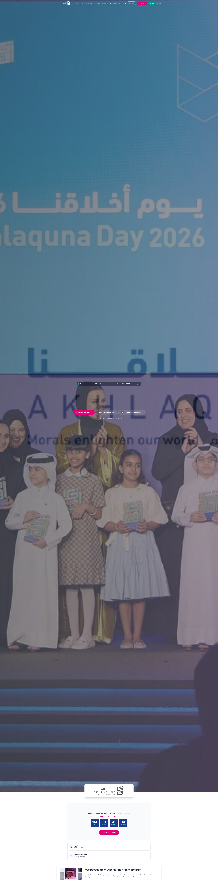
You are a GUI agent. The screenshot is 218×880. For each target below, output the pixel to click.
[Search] (125, 3)
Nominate (132, 3)
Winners (97, 3)
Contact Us (116, 3)
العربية (153, 3)
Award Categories (87, 3)
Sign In (159, 3)
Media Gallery (106, 3)
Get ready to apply (109, 832)
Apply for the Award (84, 412)
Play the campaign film (133, 412)
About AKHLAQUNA (106, 412)
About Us (76, 3)
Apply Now (142, 3)
